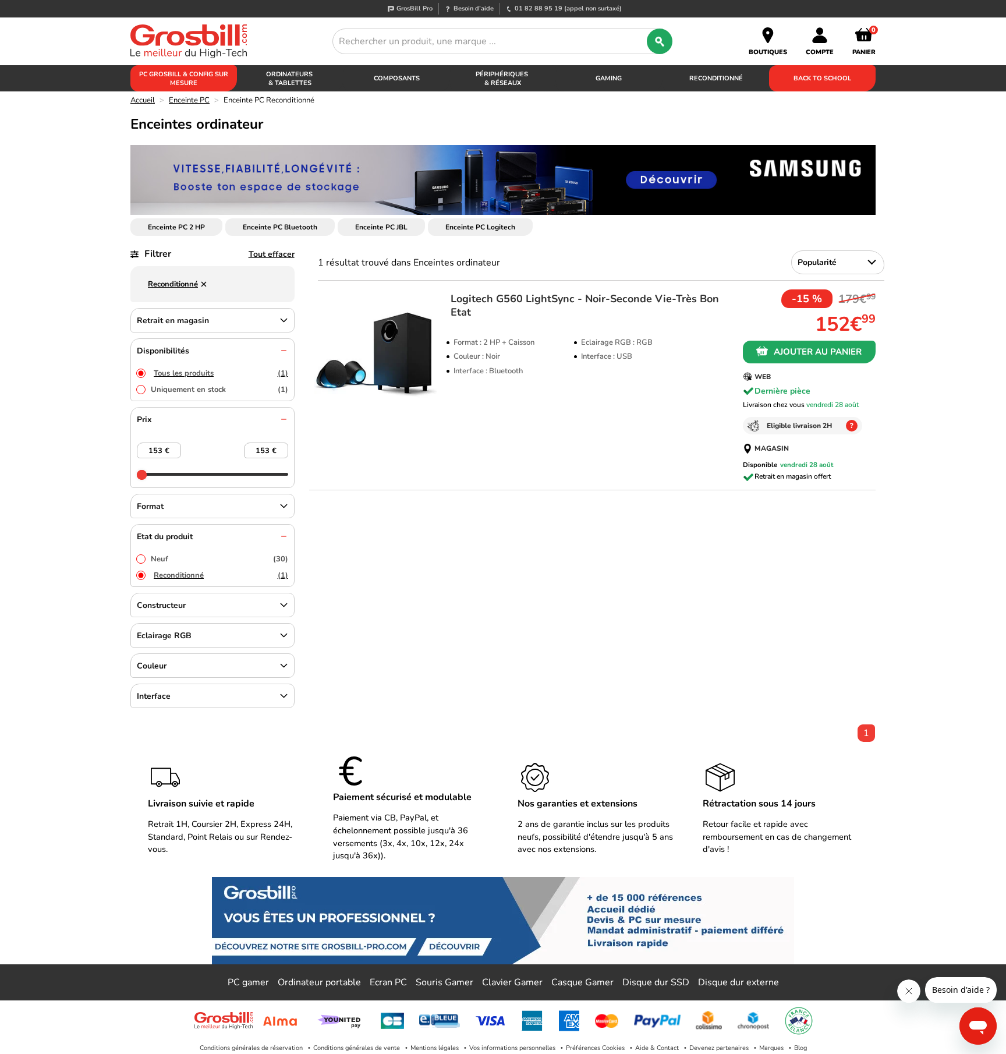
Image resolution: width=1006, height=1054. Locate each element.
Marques (771, 1048)
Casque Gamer (582, 982)
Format (150, 506)
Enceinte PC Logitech (480, 227)
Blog (800, 1048)
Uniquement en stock (219, 389)
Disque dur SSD (655, 982)
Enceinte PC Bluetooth (280, 227)
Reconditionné (221, 575)
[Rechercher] (659, 41)
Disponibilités (163, 350)
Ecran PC (388, 982)
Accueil (142, 100)
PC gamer (248, 982)
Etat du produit (165, 536)
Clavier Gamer (512, 982)
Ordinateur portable (319, 982)
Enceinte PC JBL (381, 227)
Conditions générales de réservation (251, 1048)
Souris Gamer (444, 982)
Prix (144, 419)
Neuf (219, 559)
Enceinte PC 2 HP (176, 227)
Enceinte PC (189, 100)
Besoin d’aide (474, 8)
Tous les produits (221, 373)
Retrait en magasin (173, 320)
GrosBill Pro (414, 8)
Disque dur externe (738, 982)
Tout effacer (272, 254)
